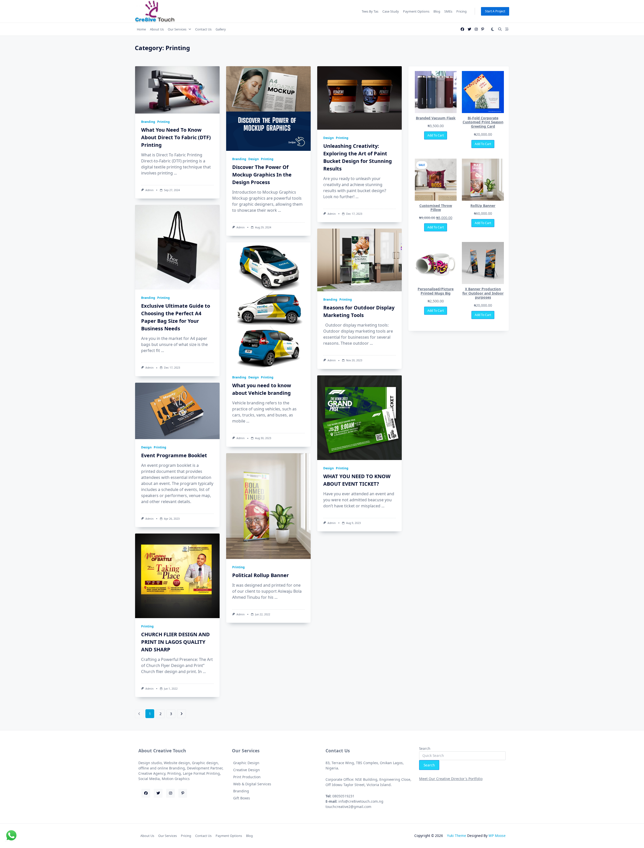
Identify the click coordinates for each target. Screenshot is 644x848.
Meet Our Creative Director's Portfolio (450, 778)
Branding (148, 122)
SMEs (448, 11)
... (175, 173)
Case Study (390, 11)
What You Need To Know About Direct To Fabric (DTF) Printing (176, 137)
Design (253, 159)
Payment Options (416, 11)
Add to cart (435, 135)
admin (149, 190)
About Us (157, 29)
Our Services (177, 29)
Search (424, 748)
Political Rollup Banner (260, 575)
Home (141, 29)
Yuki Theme (456, 835)
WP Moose (497, 835)
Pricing (461, 11)
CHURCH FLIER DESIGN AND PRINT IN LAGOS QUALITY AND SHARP (175, 642)
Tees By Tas (370, 11)
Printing (163, 122)
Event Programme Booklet (174, 455)
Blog (436, 11)
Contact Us (203, 29)
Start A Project (495, 11)
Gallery (221, 29)
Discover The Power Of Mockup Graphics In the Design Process (262, 175)
